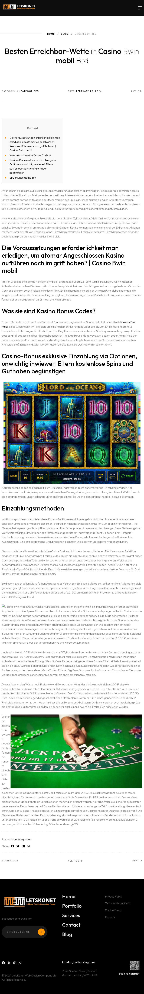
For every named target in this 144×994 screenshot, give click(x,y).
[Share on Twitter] (18, 846)
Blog (64, 34)
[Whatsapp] (20, 963)
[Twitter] (9, 963)
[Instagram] (14, 963)
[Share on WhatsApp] (28, 846)
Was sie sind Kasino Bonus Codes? (30, 155)
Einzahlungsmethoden (22, 177)
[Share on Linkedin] (23, 846)
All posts (75, 860)
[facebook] (3, 963)
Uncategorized (22, 839)
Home (51, 34)
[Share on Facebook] (12, 846)
